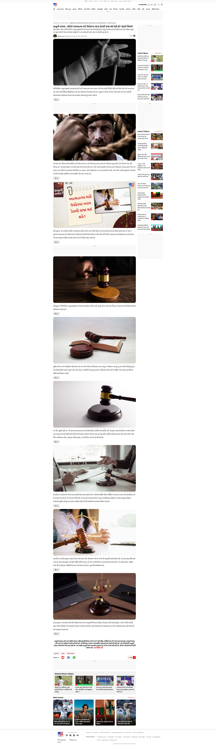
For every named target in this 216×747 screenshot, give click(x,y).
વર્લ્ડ (110, 9)
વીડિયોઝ (80, 9)
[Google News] (68, 657)
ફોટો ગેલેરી (87, 9)
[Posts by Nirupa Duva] (55, 36)
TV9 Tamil (148, 737)
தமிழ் (116, 1)
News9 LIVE (105, 740)
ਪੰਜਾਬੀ (112, 1)
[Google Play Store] (63, 741)
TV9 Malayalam (156, 737)
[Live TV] (154, 4)
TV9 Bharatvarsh (101, 737)
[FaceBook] (67, 735)
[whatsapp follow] (74, 657)
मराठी (105, 1)
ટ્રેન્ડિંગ (134, 9)
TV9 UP (99, 740)
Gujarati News (56, 23)
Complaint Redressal (117, 732)
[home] (54, 9)
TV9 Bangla (134, 737)
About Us (96, 732)
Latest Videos (143, 131)
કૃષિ (143, 9)
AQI (152, 5)
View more (131, 697)
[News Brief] (142, 4)
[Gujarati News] (55, 4)
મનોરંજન (128, 9)
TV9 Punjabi (141, 737)
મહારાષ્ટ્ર (148, 9)
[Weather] (149, 5)
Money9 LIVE (113, 740)
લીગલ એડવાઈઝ (70, 653)
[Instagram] (74, 735)
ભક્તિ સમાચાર (155, 9)
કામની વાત (56, 653)
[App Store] (74, 741)
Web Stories (58, 697)
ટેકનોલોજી (100, 9)
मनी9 (125, 1)
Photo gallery (65, 23)
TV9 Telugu (118, 737)
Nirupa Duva (61, 36)
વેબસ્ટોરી (121, 9)
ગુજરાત (74, 9)
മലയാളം (120, 1)
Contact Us (89, 732)
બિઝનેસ (115, 9)
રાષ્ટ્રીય (106, 9)
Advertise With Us (105, 732)
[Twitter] (70, 735)
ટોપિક (138, 9)
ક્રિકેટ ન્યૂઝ (68, 9)
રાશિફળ (93, 9)
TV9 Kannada (126, 737)
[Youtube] (63, 657)
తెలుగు (100, 1)
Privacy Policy (127, 732)
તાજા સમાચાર (60, 9)
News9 (90, 1)
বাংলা (109, 1)
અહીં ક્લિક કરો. (98, 647)
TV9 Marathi (110, 737)
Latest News (143, 53)
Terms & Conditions (138, 732)
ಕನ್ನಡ (95, 1)
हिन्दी (86, 1)
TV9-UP (129, 1)
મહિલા (63, 653)
